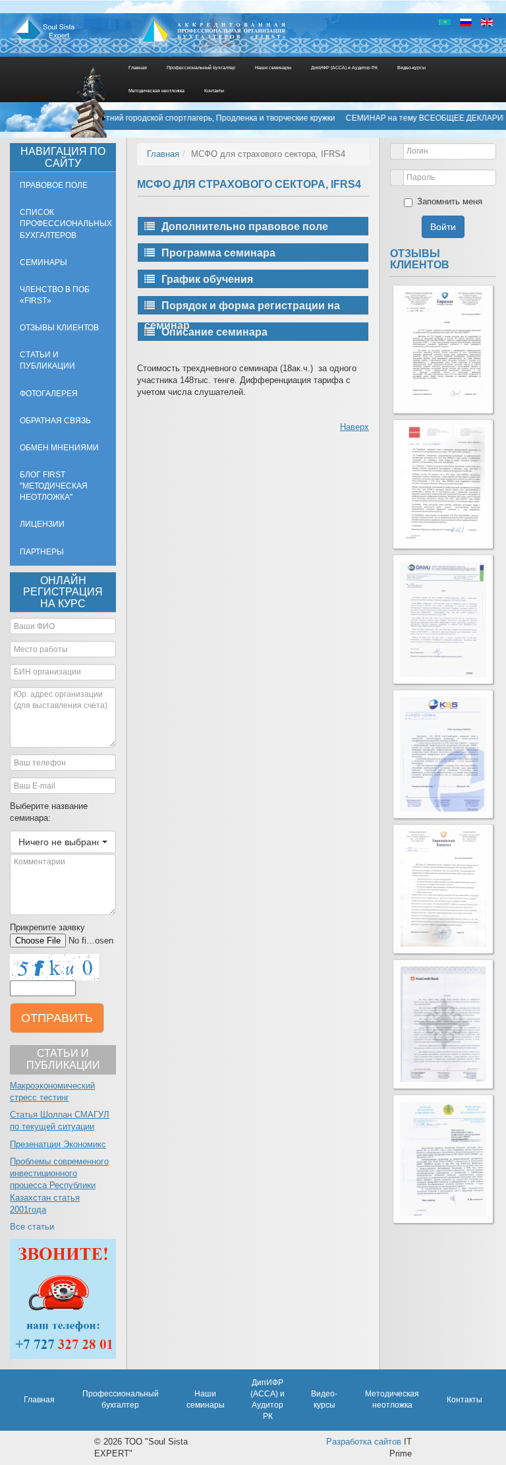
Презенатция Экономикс (58, 1144)
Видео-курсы (411, 68)
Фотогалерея (49, 393)
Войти (443, 227)
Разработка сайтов (363, 1442)
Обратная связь (55, 420)
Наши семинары (273, 68)
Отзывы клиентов (59, 327)
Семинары (43, 262)
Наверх (354, 427)
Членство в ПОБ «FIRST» (55, 295)
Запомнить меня (449, 201)
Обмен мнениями (59, 447)
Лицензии (42, 524)
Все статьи (32, 1227)
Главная (137, 68)
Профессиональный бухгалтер (201, 68)
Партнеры (42, 551)
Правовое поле (54, 185)
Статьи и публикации (47, 360)
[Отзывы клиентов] (443, 349)
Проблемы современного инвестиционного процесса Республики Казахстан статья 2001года (59, 1185)
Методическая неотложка (156, 91)
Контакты (214, 91)
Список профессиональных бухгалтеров (66, 223)
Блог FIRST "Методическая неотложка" (54, 486)
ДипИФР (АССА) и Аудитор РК (344, 68)
